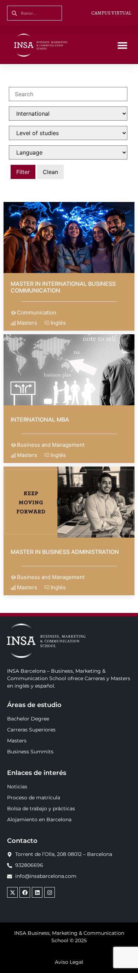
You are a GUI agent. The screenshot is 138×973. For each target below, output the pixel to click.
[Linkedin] (37, 892)
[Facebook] (24, 892)
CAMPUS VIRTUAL (111, 13)
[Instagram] (49, 892)
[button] (122, 45)
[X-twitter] (12, 892)
